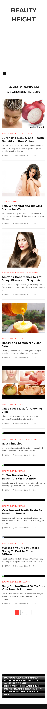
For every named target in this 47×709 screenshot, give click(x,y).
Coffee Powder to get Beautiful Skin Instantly (19, 477)
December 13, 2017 (22, 155)
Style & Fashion (9, 202)
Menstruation (23, 582)
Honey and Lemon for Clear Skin (21, 344)
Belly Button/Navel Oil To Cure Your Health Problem (23, 588)
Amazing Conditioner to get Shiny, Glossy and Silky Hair (22, 278)
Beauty (5, 134)
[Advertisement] (23, 50)
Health (12, 134)
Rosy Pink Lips (12, 443)
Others (28, 134)
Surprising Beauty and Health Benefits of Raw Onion (23, 139)
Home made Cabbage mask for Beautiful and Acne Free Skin (22, 680)
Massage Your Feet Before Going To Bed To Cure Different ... (20, 551)
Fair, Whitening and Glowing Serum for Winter (22, 207)
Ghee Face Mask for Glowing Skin (22, 410)
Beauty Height (23, 15)
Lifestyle (20, 134)
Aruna (7, 155)
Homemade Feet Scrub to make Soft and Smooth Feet (23, 691)
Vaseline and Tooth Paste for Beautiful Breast (22, 512)
